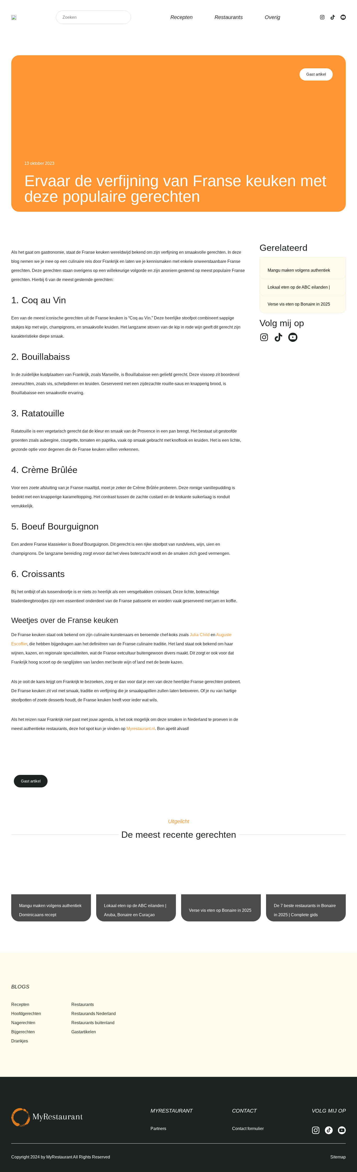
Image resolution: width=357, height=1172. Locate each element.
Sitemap (338, 1157)
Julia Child (200, 635)
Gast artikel (316, 74)
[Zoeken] (124, 17)
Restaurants (229, 17)
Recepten (181, 17)
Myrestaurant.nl (140, 728)
